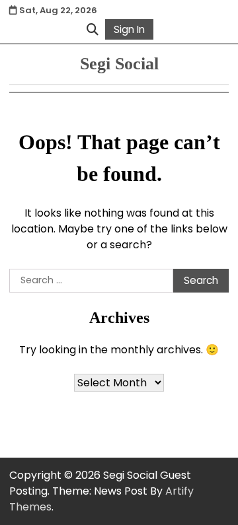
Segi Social (119, 63)
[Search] (92, 29)
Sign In (129, 29)
